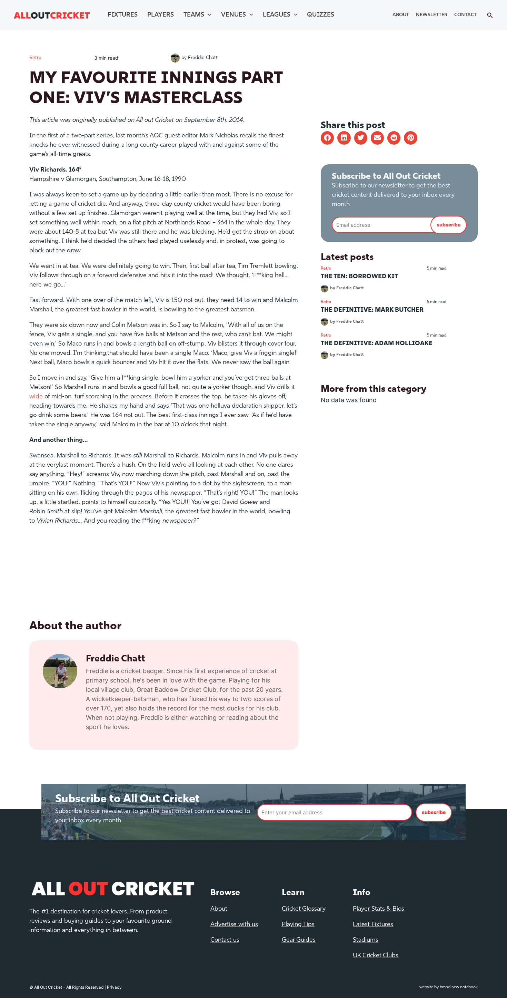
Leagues (276, 15)
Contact (465, 15)
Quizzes (320, 15)
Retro (35, 57)
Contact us (224, 940)
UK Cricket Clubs (375, 956)
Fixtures (123, 15)
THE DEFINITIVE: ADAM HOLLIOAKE (377, 344)
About (400, 15)
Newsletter (431, 15)
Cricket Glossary (304, 909)
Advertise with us (234, 925)
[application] (207, 15)
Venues (233, 15)
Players (160, 15)
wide (36, 397)
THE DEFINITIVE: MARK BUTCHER (372, 310)
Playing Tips (298, 925)
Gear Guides (299, 940)
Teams (193, 15)
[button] (327, 137)
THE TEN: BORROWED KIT (359, 277)
